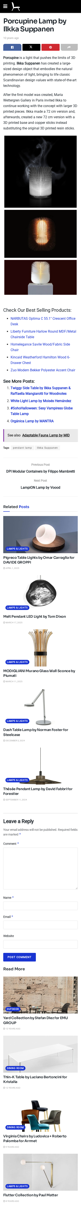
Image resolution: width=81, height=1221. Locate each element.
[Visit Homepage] (16, 6)
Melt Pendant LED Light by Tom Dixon (34, 616)
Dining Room (15, 1068)
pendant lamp (22, 447)
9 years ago (12, 1147)
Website (8, 936)
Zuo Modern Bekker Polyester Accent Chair (43, 370)
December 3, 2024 (15, 740)
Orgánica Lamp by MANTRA (32, 421)
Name (8, 897)
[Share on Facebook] (12, 47)
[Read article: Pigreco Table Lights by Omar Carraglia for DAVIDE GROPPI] (40, 534)
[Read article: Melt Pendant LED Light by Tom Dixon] (40, 593)
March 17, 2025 (13, 622)
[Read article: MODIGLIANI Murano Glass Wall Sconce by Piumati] (40, 648)
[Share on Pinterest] (50, 47)
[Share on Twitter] (31, 47)
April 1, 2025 (12, 568)
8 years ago (12, 1201)
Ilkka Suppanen (47, 447)
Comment (11, 844)
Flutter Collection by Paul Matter (30, 1195)
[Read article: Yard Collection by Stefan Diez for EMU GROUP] (40, 995)
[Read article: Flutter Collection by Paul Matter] (40, 1172)
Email (8, 917)
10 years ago (11, 38)
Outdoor (13, 1009)
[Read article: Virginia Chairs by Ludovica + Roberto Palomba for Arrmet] (40, 1113)
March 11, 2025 (13, 681)
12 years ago (12, 1028)
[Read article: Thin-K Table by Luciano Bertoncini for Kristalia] (40, 1054)
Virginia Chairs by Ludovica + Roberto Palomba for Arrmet (35, 1138)
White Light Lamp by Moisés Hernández (41, 401)
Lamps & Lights (17, 548)
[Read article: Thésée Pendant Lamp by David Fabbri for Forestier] (40, 766)
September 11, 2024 (16, 800)
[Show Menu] (5, 6)
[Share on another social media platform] (69, 47)
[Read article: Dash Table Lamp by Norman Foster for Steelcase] (40, 707)
